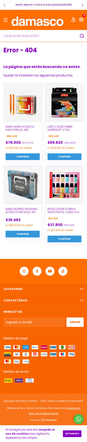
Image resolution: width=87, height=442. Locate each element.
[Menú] (6, 20)
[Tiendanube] (44, 420)
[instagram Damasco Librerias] (24, 271)
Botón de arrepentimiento (43, 413)
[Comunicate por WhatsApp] (79, 419)
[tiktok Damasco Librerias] (62, 271)
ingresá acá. (73, 408)
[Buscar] (81, 36)
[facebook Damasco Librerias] (37, 271)
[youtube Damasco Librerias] (50, 271)
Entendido (72, 433)
